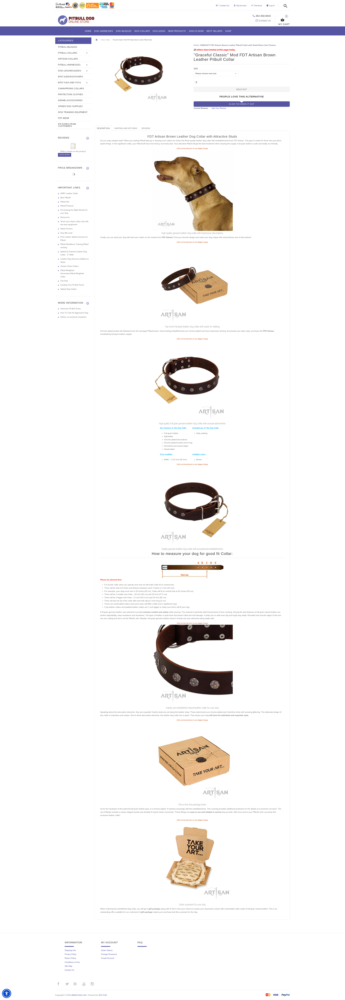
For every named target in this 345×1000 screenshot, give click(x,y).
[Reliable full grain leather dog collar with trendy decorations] (192, 284)
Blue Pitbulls (65, 197)
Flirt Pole (64, 281)
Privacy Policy (70, 954)
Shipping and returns (125, 128)
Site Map (68, 966)
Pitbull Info (64, 202)
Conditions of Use (72, 962)
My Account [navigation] (241, 5)
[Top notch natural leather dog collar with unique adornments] (192, 665)
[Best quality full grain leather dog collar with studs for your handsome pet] (192, 506)
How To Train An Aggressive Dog (74, 313)
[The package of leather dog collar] (192, 762)
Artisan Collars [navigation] (105, 40)
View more (64, 155)
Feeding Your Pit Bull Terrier (72, 285)
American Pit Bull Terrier (70, 309)
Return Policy (70, 958)
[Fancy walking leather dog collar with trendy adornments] (192, 380)
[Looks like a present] (192, 862)
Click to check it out (241, 104)
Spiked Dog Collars (68, 289)
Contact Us (265, 20)
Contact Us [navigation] (224, 5)
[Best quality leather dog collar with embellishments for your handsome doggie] (192, 190)
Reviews (146, 128)
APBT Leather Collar (69, 193)
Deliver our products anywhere (73, 317)
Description (103, 128)
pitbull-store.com (79, 995)
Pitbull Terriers (66, 229)
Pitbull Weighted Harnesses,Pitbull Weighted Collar (72, 273)
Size (196, 69)
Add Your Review (219, 108)
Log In (272, 5)
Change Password (109, 954)
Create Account (107, 958)
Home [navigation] (96, 40)
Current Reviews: (201, 108)
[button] (284, 6)
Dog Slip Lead (66, 233)
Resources (65, 217)
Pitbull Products (67, 206)
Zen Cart (103, 995)
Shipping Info (70, 950)
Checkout (258, 5)
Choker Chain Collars (69, 266)
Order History (107, 950)
